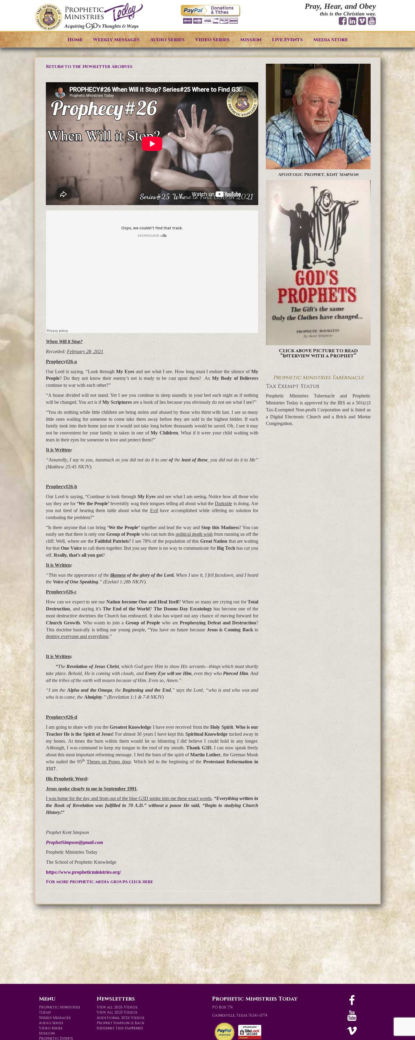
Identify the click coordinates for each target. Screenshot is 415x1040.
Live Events (287, 39)
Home (75, 39)
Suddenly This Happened (120, 1028)
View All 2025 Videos (117, 1012)
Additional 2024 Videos (120, 1017)
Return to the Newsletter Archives (89, 66)
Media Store (330, 39)
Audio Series (167, 39)
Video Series (212, 39)
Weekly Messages (116, 39)
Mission (251, 39)
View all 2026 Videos (117, 1007)
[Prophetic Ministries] (89, 17)
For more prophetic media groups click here (99, 882)
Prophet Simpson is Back (120, 1023)
